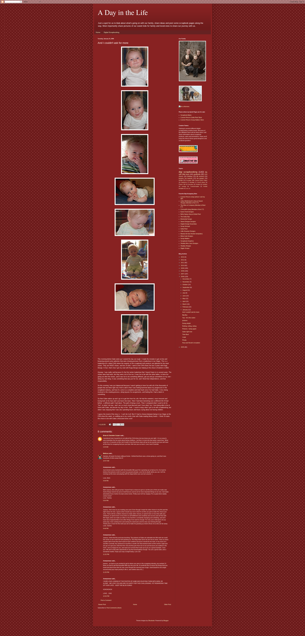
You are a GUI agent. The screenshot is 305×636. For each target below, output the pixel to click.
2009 (183, 268)
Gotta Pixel (184, 229)
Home (98, 32)
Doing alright (186, 323)
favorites (190, 184)
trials (187, 188)
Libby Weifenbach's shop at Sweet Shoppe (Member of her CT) (191, 202)
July (184, 293)
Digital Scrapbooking (111, 32)
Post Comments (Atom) (114, 608)
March (185, 304)
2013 (183, 257)
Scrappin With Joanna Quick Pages (196, 180)
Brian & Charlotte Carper (111, 435)
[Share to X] (118, 424)
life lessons (200, 176)
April (184, 301)
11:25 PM (106, 572)
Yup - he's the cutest (188, 318)
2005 (183, 347)
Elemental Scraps (186, 219)
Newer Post (102, 604)
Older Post (167, 604)
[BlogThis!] (116, 424)
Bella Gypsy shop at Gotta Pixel (190, 214)
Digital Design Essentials (188, 224)
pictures (184, 320)
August (185, 290)
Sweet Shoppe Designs (188, 221)
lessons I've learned (185, 178)
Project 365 (182, 184)
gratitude (197, 174)
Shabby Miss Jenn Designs (189, 243)
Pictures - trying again (189, 329)
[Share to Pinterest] (123, 424)
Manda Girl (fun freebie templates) (191, 234)
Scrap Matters (184, 238)
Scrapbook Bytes (185, 115)
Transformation (194, 186)
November (186, 282)
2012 (183, 260)
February (186, 307)
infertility (192, 182)
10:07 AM (106, 461)
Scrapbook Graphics (187, 241)
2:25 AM (105, 447)
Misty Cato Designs (186, 236)
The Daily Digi (185, 217)
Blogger (165, 620)
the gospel (200, 178)
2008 (183, 271)
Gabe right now (187, 332)
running (184, 186)
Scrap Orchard (185, 226)
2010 (183, 265)
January (185, 310)
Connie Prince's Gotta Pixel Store (191, 117)
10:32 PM (106, 596)
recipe (181, 180)
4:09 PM (105, 481)
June (184, 296)
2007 (183, 274)
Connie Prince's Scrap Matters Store (192, 120)
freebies (205, 184)
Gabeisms (184, 182)
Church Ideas (201, 182)
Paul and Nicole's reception (191, 343)
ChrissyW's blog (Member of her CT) (192, 209)
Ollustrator (151, 620)
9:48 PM (105, 528)
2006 (183, 276)
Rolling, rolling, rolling (189, 326)
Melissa (105, 453)
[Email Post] (110, 424)
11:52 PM (106, 554)
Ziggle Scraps (184, 248)
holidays (190, 176)
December (186, 279)
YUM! (184, 337)
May (184, 298)
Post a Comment (106, 600)
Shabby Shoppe (185, 246)
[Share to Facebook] (120, 424)
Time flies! (185, 334)
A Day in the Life (123, 12)
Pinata (184, 340)
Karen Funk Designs (187, 212)
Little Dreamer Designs (187, 231)
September (186, 287)
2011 (183, 262)
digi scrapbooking (188, 172)
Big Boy (184, 315)
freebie (198, 184)
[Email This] (114, 424)
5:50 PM (105, 500)
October (185, 284)
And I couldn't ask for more (190, 312)
